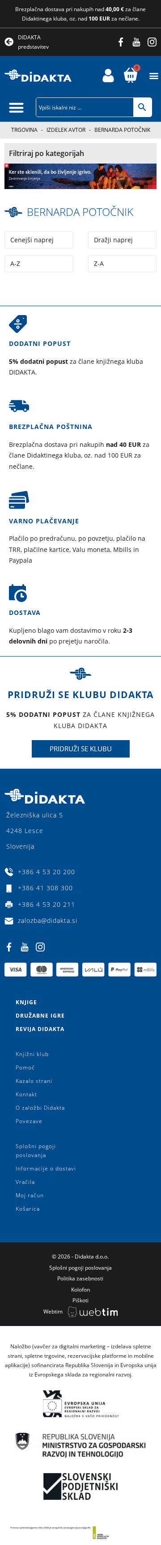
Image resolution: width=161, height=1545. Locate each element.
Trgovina (24, 130)
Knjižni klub (32, 1054)
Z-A (99, 263)
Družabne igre (40, 1015)
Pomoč (25, 1067)
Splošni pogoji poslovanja (36, 1150)
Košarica (28, 1208)
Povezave (29, 1121)
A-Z (15, 263)
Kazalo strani (34, 1081)
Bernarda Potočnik (80, 211)
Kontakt (26, 1094)
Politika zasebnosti (80, 1278)
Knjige (26, 1002)
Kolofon (80, 1289)
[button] (153, 75)
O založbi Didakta (40, 1107)
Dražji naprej (113, 240)
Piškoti (80, 1300)
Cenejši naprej (32, 240)
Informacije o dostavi (46, 1168)
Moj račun (30, 1195)
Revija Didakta (40, 1029)
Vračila (25, 1182)
